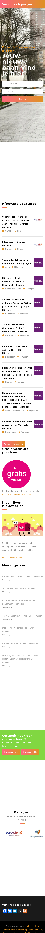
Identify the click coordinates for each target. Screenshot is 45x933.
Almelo (14, 930)
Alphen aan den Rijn (33, 930)
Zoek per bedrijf (30, 752)
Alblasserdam (33, 926)
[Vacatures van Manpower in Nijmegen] (34, 833)
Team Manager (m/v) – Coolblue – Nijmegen (22, 616)
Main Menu (41, 4)
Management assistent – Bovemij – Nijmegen (22, 576)
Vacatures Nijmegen (17, 4)
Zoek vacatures (11, 752)
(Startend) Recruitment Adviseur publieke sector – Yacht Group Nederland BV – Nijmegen (20, 659)
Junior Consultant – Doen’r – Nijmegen (19, 588)
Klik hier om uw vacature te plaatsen (18, 494)
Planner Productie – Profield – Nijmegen (20, 643)
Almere (21, 930)
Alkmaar (6, 930)
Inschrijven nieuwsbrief (12, 557)
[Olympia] (10, 833)
